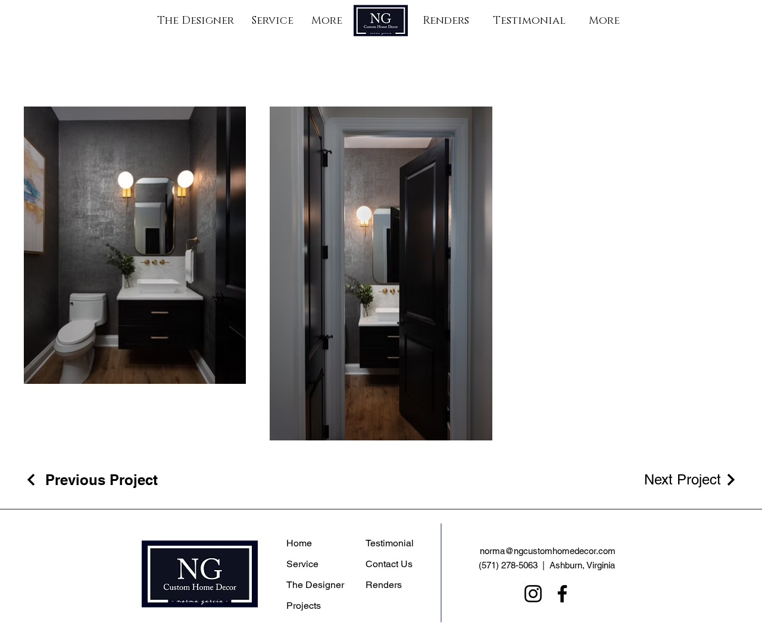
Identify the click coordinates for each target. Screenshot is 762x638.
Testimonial (390, 543)
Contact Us (389, 564)
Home (299, 543)
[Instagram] (533, 593)
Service (302, 564)
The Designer (315, 584)
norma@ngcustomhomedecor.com (548, 551)
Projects (303, 605)
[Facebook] (562, 593)
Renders (384, 584)
